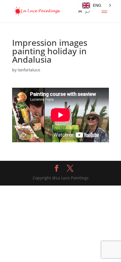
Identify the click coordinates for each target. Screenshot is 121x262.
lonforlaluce (29, 70)
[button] (96, 5)
